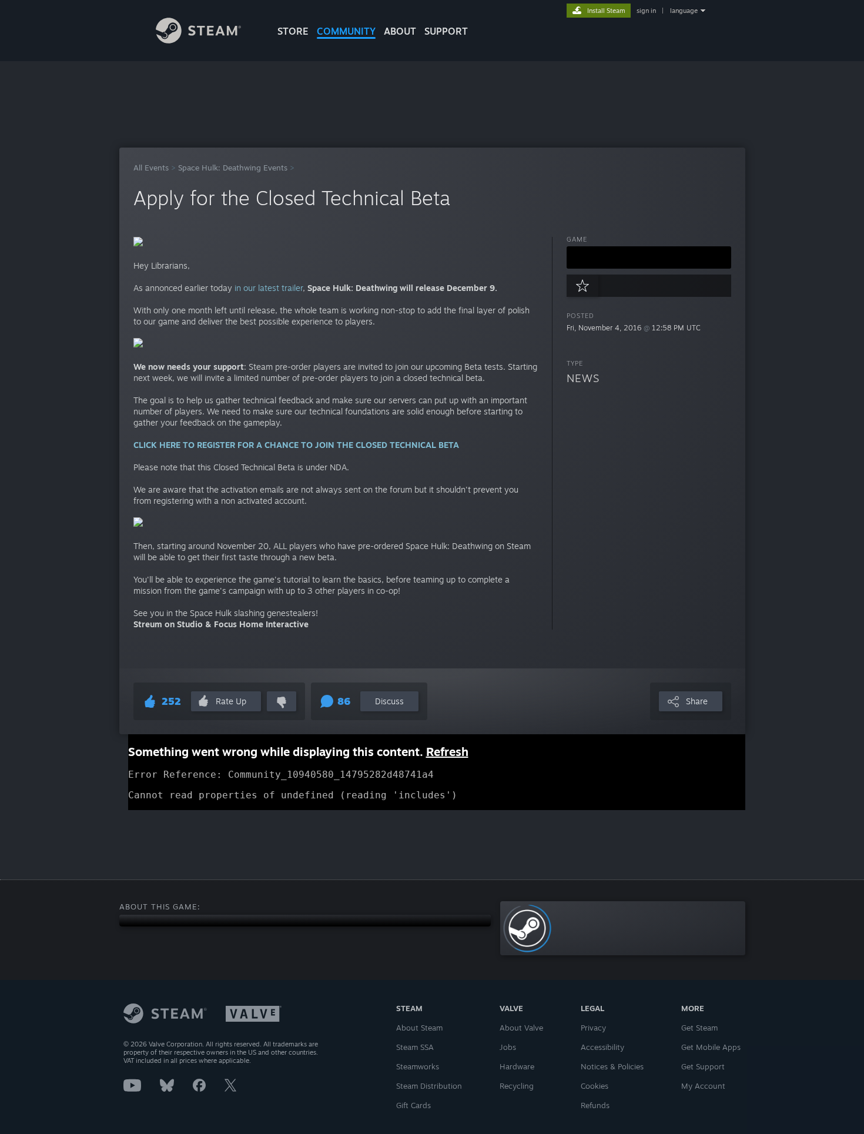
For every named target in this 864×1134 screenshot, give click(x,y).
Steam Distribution (429, 1085)
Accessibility (602, 1047)
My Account (703, 1085)
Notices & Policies (612, 1066)
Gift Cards (413, 1105)
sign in (646, 10)
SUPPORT (446, 31)
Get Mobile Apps (711, 1047)
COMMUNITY (346, 31)
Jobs (508, 1047)
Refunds (595, 1105)
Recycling (517, 1085)
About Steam (419, 1027)
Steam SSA (415, 1047)
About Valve (521, 1027)
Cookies (594, 1085)
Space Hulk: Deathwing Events (232, 167)
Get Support (703, 1066)
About (400, 31)
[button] (649, 257)
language (684, 10)
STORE (293, 31)
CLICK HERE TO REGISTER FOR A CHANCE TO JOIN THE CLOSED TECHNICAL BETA (296, 445)
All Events (151, 167)
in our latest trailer (269, 288)
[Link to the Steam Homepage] (198, 40)
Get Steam (699, 1027)
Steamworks (417, 1066)
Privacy (593, 1027)
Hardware (517, 1066)
